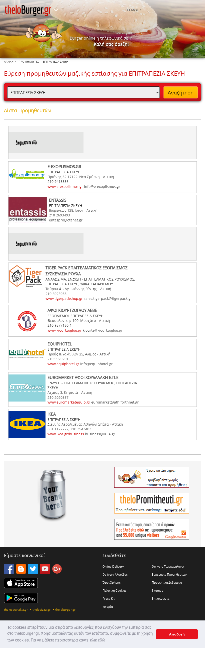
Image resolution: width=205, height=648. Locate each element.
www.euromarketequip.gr (69, 402)
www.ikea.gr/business (66, 434)
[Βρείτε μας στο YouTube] (45, 572)
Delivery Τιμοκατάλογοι (168, 566)
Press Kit (108, 598)
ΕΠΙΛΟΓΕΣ (134, 10)
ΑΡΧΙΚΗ (9, 61)
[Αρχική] (28, 10)
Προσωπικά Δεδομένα (167, 582)
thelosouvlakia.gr (16, 609)
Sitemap (157, 590)
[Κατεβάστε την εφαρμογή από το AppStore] (21, 586)
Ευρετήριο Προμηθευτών (169, 574)
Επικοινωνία (160, 598)
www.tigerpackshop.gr (64, 298)
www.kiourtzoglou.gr (65, 330)
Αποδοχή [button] (177, 634)
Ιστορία (107, 606)
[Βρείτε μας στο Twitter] (33, 572)
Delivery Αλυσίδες (115, 574)
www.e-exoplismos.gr (65, 186)
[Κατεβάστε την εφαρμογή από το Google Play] (21, 601)
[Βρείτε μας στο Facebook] (9, 572)
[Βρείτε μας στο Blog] (21, 572)
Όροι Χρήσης (111, 582)
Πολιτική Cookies (114, 590)
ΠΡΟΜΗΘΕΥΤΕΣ (28, 61)
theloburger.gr (65, 609)
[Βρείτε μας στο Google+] (57, 572)
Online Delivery (113, 566)
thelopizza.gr (41, 609)
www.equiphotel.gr (63, 363)
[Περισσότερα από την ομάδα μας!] (56, 10)
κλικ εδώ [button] (97, 640)
